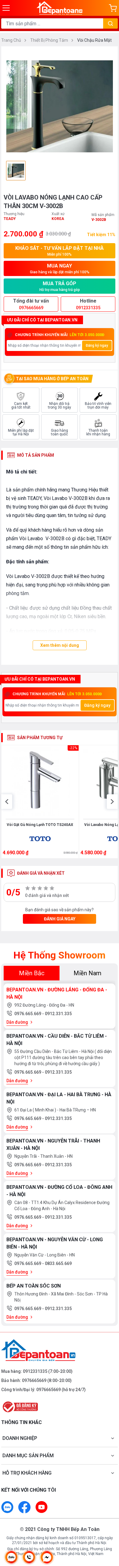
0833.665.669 (58, 1263)
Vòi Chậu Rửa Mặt (94, 40)
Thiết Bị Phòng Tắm (49, 40)
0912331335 (35, 1371)
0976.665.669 (28, 1013)
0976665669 (34, 1380)
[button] (6, 801)
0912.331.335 (58, 1013)
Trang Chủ (11, 40)
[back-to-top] (109, 1529)
